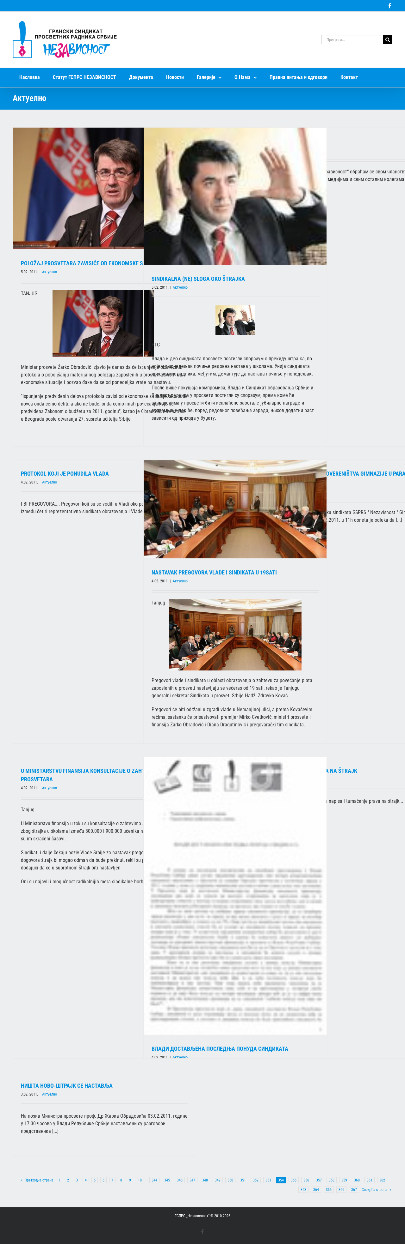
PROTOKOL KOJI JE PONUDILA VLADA (65, 473)
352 (256, 1180)
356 (306, 1180)
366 (341, 1189)
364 (316, 1189)
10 (140, 1180)
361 (369, 1180)
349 (218, 1180)
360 (357, 1180)
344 (154, 1180)
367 (354, 1189)
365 (329, 1189)
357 (319, 1180)
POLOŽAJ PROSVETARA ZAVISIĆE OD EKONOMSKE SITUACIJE (93, 263)
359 (344, 1180)
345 (167, 1180)
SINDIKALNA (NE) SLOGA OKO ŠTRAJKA (198, 278)
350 (230, 1180)
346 (180, 1180)
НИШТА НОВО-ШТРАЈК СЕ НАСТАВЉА (67, 1085)
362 (382, 1180)
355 (293, 1180)
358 (331, 1180)
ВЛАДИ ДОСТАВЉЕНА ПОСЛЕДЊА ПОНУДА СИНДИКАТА (220, 1048)
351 (243, 1180)
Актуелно (49, 272)
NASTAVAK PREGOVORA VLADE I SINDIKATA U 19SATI (214, 572)
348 (205, 1180)
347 (192, 1180)
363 (303, 1189)
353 (268, 1180)
